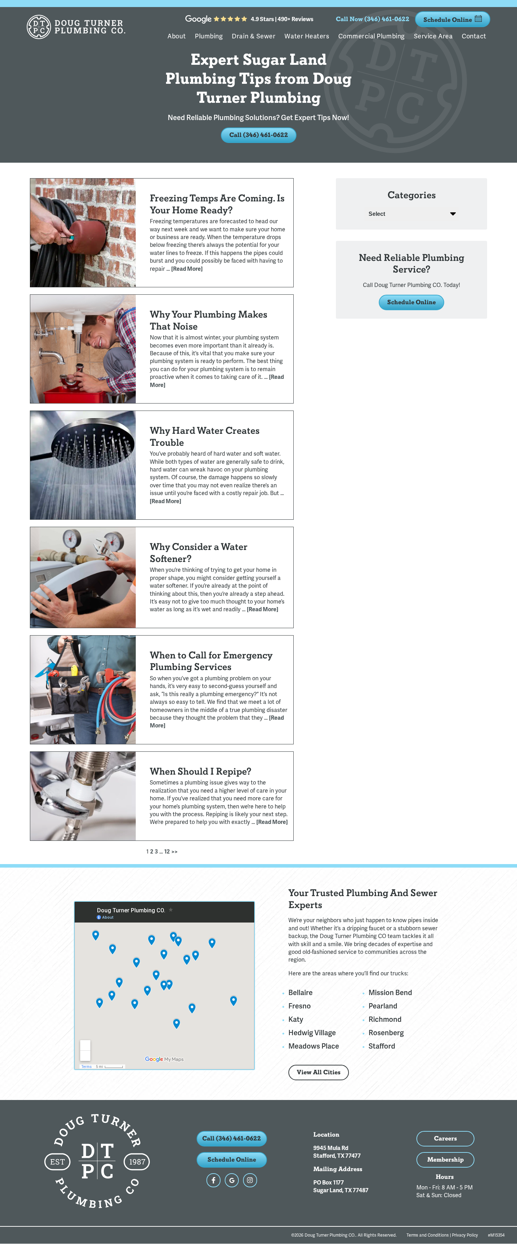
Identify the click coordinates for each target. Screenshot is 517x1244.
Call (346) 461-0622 (258, 135)
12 (167, 851)
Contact (474, 36)
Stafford (382, 1046)
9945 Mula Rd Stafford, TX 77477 (337, 1152)
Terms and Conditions (428, 1235)
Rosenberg (386, 1033)
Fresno (299, 1006)
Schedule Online (447, 20)
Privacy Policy (465, 1235)
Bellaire (300, 992)
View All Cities (318, 1072)
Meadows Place (313, 1046)
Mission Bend (390, 992)
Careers (445, 1138)
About (176, 36)
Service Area (433, 36)
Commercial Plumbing (371, 36)
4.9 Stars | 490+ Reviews (282, 19)
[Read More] (187, 269)
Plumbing (209, 36)
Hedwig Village (312, 1033)
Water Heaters (307, 36)
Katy (295, 1019)
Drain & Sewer (253, 36)
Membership (445, 1160)
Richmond (385, 1019)
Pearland (383, 1006)
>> (174, 851)
